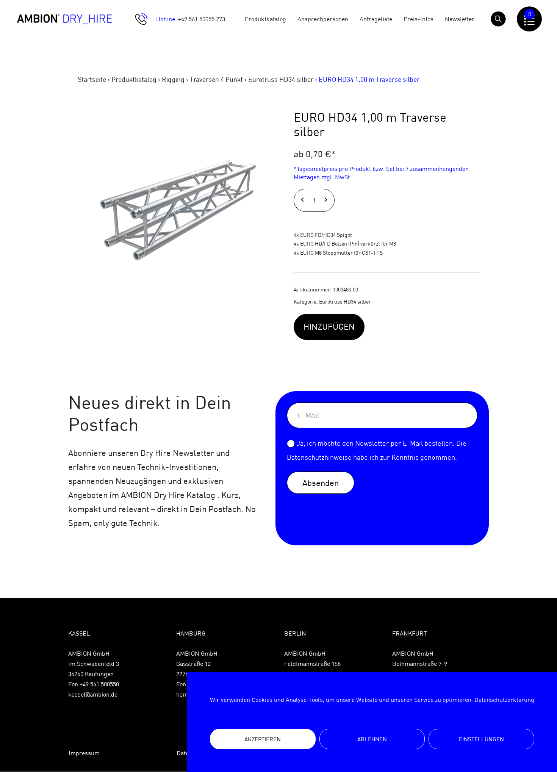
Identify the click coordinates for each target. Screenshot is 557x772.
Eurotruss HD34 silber (280, 79)
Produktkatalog (265, 19)
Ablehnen (372, 739)
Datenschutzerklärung (504, 699)
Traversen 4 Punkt (216, 79)
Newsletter (459, 19)
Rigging (173, 79)
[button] (303, 200)
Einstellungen (481, 739)
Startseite (92, 79)
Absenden (320, 483)
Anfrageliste (376, 19)
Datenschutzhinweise (319, 457)
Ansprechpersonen (322, 19)
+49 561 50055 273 (201, 19)
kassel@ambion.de (92, 694)
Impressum (84, 753)
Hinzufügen (329, 326)
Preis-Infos (418, 19)
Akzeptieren (262, 739)
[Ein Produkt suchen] (498, 19)
